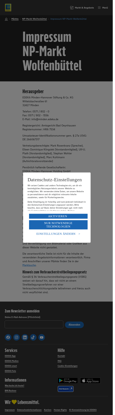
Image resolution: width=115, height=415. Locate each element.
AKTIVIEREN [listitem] (57, 216)
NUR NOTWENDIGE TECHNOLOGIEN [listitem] (58, 224)
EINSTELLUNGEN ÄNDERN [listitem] (55, 233)
